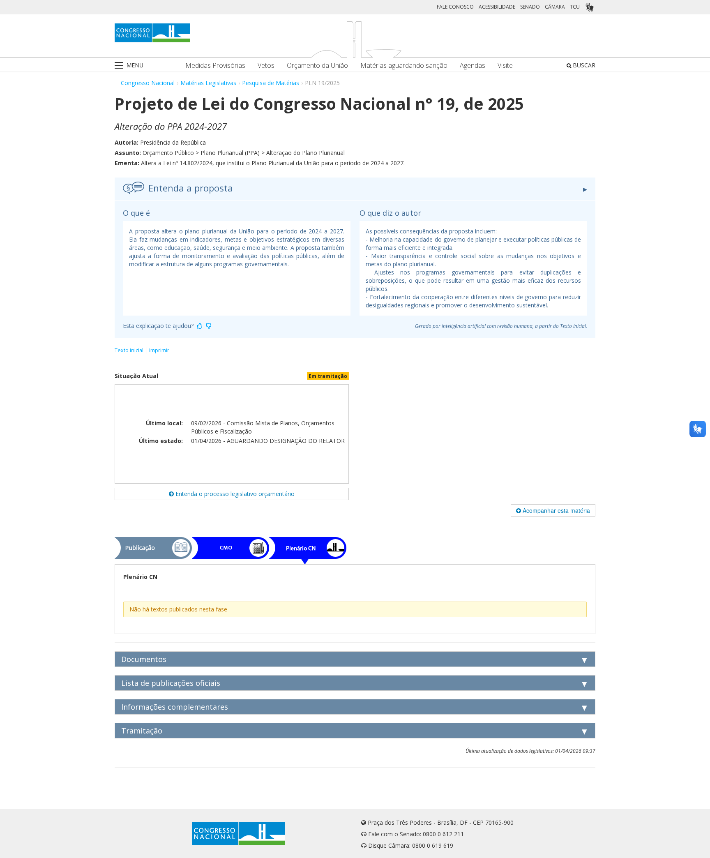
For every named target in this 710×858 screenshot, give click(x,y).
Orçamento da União (317, 65)
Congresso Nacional (148, 83)
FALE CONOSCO (455, 6)
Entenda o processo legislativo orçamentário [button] (234, 494)
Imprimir (159, 350)
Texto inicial (130, 350)
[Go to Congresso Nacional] (152, 32)
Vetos (266, 65)
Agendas (472, 65)
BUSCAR (583, 65)
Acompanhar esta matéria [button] (555, 510)
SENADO (530, 6)
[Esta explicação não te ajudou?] (209, 326)
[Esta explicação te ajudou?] (200, 326)
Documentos (143, 659)
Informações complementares (174, 707)
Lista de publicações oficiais (170, 683)
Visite (505, 65)
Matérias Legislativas (208, 83)
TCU (575, 6)
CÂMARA (555, 6)
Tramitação (141, 731)
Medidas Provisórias (215, 65)
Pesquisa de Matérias (270, 83)
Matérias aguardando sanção (403, 65)
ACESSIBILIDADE (497, 6)
